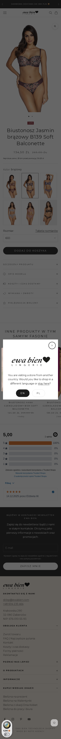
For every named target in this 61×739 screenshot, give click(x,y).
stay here (43, 383)
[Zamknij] (52, 345)
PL (39, 393)
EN (22, 393)
